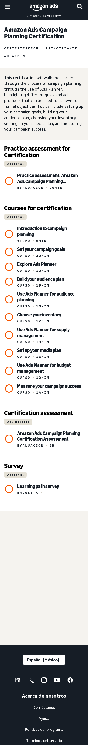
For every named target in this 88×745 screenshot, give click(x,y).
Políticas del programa (44, 729)
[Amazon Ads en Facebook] (70, 681)
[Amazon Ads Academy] (44, 7)
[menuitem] (17, 680)
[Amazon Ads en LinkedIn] (18, 681)
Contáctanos (44, 707)
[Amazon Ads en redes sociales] (57, 681)
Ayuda (44, 718)
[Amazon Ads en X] (31, 681)
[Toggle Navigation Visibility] (7, 7)
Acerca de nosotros (44, 696)
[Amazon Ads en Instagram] (44, 681)
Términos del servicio (44, 740)
